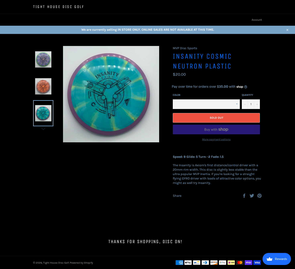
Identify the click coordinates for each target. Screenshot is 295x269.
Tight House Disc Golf (58, 6)
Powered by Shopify (81, 262)
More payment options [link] (216, 139)
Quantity (247, 95)
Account (257, 19)
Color (176, 95)
